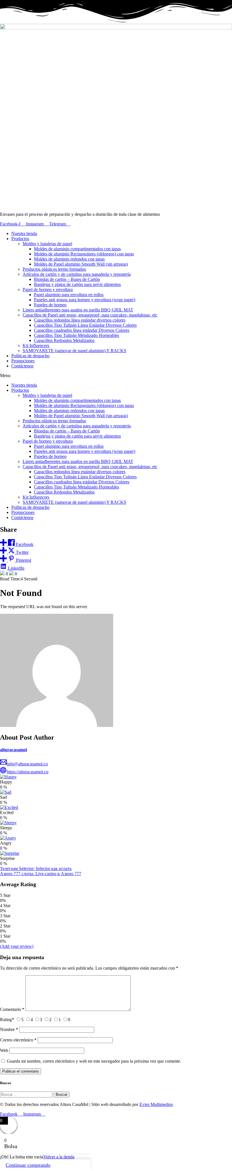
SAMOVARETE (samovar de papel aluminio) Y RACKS (74, 350)
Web (4, 1050)
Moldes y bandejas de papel (47, 243)
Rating (7, 1019)
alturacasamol (13, 749)
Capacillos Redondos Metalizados (64, 340)
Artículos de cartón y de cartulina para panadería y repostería (77, 274)
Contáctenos (22, 365)
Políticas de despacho (30, 355)
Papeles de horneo (50, 304)
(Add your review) (16, 946)
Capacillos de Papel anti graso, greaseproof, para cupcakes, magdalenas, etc (90, 315)
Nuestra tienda (24, 233)
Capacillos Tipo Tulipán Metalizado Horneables (76, 335)
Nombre (9, 1029)
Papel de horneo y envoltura (48, 289)
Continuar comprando (28, 1165)
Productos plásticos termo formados (54, 269)
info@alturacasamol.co (27, 763)
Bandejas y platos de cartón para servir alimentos (77, 284)
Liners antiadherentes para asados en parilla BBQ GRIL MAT (78, 309)
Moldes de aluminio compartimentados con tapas (77, 248)
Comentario (12, 1009)
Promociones (23, 360)
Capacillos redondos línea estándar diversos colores (79, 320)
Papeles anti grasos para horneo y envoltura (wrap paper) (84, 299)
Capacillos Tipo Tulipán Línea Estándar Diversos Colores (85, 325)
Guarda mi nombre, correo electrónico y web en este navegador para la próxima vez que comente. (94, 1061)
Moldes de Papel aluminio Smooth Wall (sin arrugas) (81, 264)
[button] (116, 375)
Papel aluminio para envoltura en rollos (69, 294)
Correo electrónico (18, 1039)
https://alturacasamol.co (27, 771)
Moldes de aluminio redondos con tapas (69, 259)
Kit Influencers (36, 345)
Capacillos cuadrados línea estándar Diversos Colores (81, 330)
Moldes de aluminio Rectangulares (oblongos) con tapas (84, 253)
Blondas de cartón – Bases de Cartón (67, 279)
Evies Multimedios (156, 1104)
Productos (20, 238)
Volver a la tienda (58, 1156)
